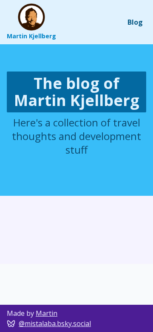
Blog (135, 22)
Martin (46, 313)
